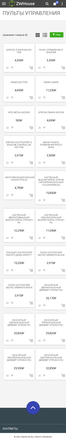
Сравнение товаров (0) (15, 35)
